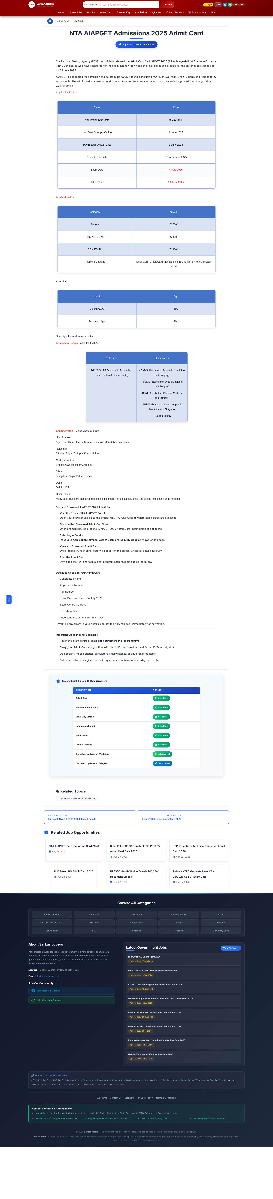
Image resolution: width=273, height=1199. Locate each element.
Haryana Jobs (117, 1084)
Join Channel (164, 754)
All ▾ (212, 12)
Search (168, 4)
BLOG (221, 914)
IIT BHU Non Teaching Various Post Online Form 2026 (155, 984)
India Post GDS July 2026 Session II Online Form (152, 970)
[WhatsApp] (230, 5)
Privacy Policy (145, 1098)
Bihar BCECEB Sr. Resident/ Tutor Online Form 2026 (154, 1026)
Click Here (163, 698)
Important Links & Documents (138, 44)
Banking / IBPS (178, 914)
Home (61, 12)
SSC (94, 930)
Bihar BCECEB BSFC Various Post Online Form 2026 (154, 1012)
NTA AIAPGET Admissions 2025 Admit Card (77, 798)
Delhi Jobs (89, 1084)
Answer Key (123, 12)
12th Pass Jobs (169, 1080)
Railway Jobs (73, 1080)
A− (242, 4)
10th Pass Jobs (151, 1080)
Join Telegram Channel (49, 990)
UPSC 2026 (57, 1080)
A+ (236, 4)
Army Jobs (117, 1080)
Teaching (178, 930)
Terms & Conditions (166, 1098)
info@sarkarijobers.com (47, 976)
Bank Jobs (88, 1080)
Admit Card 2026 (211, 1080)
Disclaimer (130, 1098)
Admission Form (52, 914)
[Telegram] (225, 5)
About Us (102, 1098)
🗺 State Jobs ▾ (197, 12)
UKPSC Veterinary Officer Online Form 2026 (150, 1054)
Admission (141, 12)
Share (9, 599)
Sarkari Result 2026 (190, 1080)
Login (209, 4)
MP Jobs (102, 1084)
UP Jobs (44, 1084)
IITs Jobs (94, 922)
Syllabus (156, 12)
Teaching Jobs (133, 1080)
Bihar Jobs (57, 1084)
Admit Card (105, 12)
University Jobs (221, 930)
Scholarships (52, 930)
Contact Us (115, 1098)
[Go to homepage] (50, 21)
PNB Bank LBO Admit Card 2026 (73, 871)
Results (90, 12)
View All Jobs (229, 948)
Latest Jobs (75, 12)
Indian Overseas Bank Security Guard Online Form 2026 (156, 1040)
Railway (179, 922)
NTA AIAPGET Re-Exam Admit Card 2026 (74, 846)
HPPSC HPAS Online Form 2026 (144, 956)
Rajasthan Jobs (73, 1084)
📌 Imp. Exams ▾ (174, 12)
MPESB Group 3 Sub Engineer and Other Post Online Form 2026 (160, 998)
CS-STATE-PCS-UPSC (52, 922)
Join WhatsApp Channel (49, 1000)
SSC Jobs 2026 (40, 1080)
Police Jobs (102, 1080)
